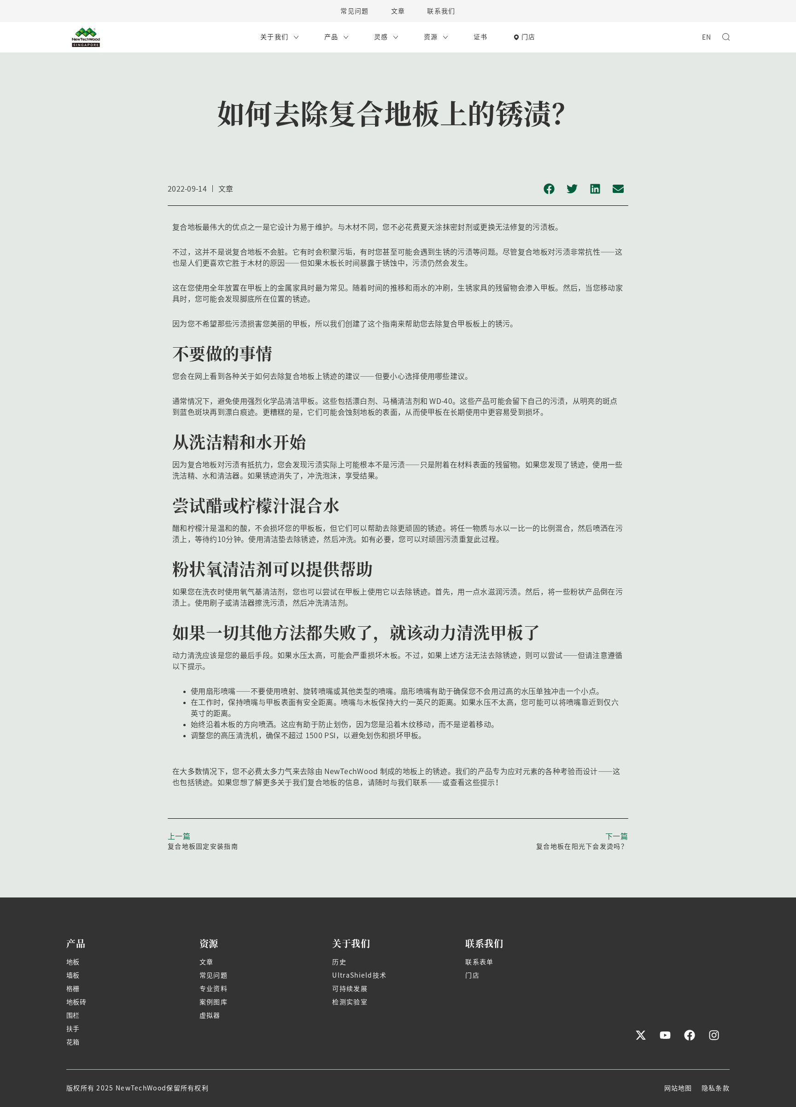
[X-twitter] (641, 1035)
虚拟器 (210, 1015)
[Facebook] (690, 1035)
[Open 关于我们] (296, 37)
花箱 (73, 1042)
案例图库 (213, 1002)
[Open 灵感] (395, 37)
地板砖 (76, 1002)
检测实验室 (350, 1002)
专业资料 (213, 988)
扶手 (73, 1028)
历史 (339, 962)
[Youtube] (665, 1035)
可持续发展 (350, 988)
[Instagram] (714, 1035)
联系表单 (479, 962)
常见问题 (354, 11)
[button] (548, 188)
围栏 (73, 1015)
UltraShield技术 (359, 975)
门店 (472, 975)
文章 (398, 11)
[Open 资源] (445, 37)
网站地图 (678, 1088)
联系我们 (441, 11)
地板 (73, 962)
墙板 (73, 975)
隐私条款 (716, 1088)
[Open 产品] (346, 37)
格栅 (73, 988)
